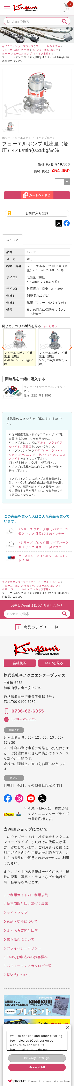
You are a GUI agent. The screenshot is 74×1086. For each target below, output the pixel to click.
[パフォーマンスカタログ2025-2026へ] (37, 1013)
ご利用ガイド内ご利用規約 (27, 895)
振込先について (19, 975)
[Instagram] (19, 800)
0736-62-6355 (28, 711)
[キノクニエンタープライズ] (25, 7)
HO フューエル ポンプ (44, 49)
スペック (12, 239)
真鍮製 (27, 446)
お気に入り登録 (37, 213)
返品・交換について (22, 921)
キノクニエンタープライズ (18, 46)
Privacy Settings (37, 1058)
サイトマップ (17, 912)
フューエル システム (48, 46)
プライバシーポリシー (24, 948)
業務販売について (20, 939)
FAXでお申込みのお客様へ (27, 957)
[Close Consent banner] (67, 1027)
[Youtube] (31, 800)
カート (67, 8)
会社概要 (20, 663)
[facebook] (8, 800)
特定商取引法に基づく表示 (27, 904)
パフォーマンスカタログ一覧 (29, 966)
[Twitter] (42, 800)
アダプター (41, 450)
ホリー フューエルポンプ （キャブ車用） (26, 53)
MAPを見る (54, 663)
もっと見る (50, 326)
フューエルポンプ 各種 (15, 49)
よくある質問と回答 (22, 930)
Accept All (37, 1067)
